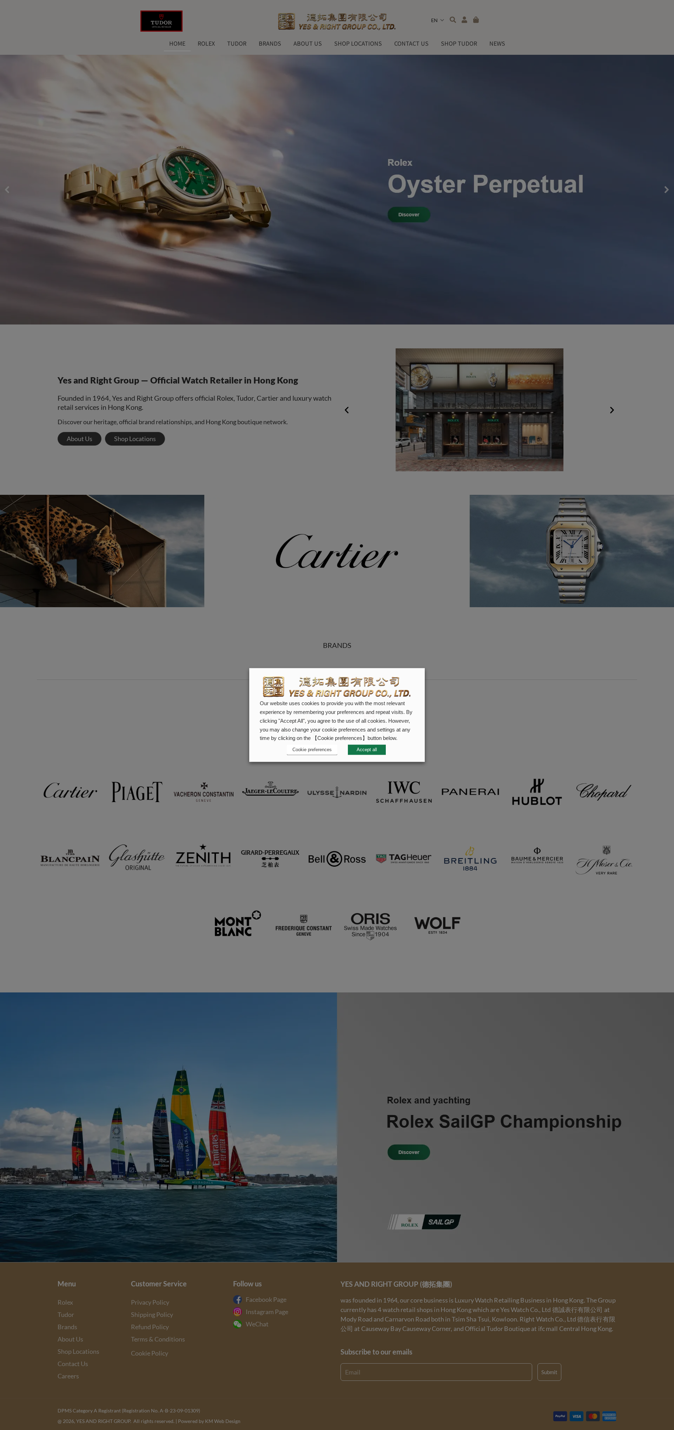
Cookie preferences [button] (312, 749)
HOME (177, 43)
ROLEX (206, 43)
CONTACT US (411, 43)
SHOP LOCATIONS (358, 43)
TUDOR (236, 43)
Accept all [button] (367, 750)
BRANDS (270, 43)
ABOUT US (307, 43)
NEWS (497, 43)
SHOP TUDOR (459, 43)
